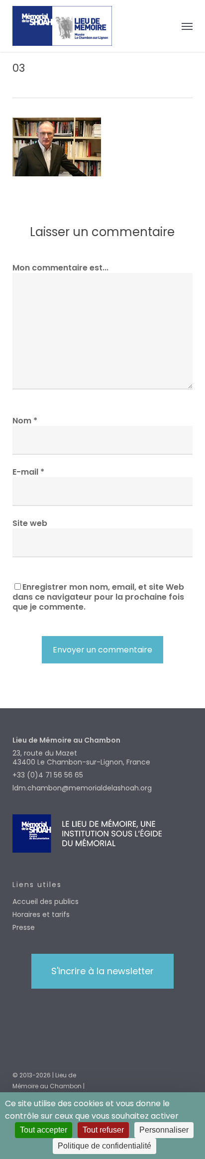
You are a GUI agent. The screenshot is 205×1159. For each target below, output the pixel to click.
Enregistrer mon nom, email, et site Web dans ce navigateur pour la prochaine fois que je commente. (98, 597)
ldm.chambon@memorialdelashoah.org (82, 787)
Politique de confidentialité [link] (104, 1146)
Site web (29, 523)
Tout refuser (103, 1130)
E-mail (28, 472)
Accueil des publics (45, 901)
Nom (24, 420)
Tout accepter (43, 1130)
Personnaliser (164, 1130)
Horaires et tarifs (41, 914)
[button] (187, 26)
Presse (23, 927)
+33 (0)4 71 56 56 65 (47, 775)
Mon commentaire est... (60, 267)
